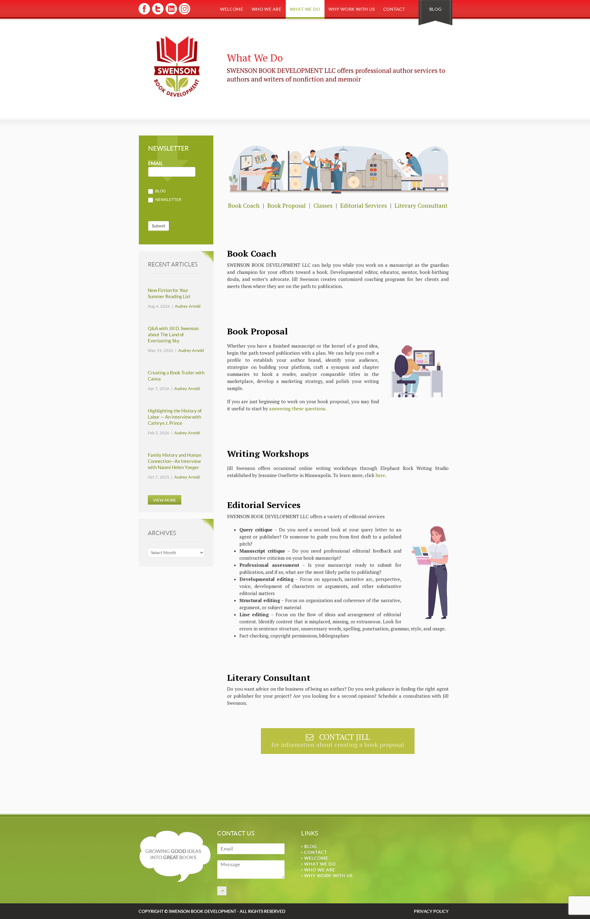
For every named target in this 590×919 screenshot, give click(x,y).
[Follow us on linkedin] (170, 13)
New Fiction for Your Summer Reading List (169, 293)
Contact (394, 9)
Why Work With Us (351, 9)
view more (164, 500)
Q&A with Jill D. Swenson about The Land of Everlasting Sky (173, 334)
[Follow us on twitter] (157, 13)
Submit (158, 225)
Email (155, 163)
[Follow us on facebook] (144, 13)
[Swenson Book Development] (177, 66)
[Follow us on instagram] (184, 13)
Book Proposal (286, 205)
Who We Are (266, 9)
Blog (435, 9)
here (380, 475)
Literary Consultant (421, 205)
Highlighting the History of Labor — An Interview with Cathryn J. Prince (175, 417)
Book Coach (244, 205)
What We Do (305, 9)
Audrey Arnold (187, 306)
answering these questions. (298, 408)
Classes (322, 205)
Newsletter (167, 199)
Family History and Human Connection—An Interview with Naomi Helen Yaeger (174, 461)
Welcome (231, 9)
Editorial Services (363, 205)
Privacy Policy (431, 911)
